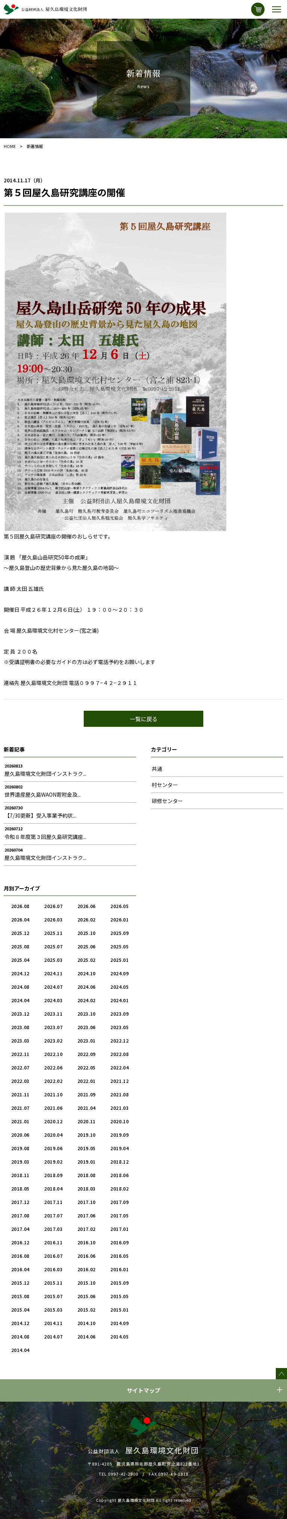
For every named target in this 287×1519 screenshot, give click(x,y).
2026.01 (119, 919)
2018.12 (119, 1161)
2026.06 (86, 906)
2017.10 (86, 1202)
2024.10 (86, 973)
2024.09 (119, 973)
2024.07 (53, 987)
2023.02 (53, 1040)
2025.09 (119, 933)
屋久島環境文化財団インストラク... (45, 773)
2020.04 (53, 1134)
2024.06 (86, 987)
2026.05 (119, 906)
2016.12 (20, 1242)
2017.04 (20, 1229)
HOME (10, 146)
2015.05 (119, 1296)
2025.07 (53, 946)
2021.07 (20, 1108)
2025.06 (86, 946)
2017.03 (53, 1229)
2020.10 (119, 1121)
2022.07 (20, 1067)
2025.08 (20, 946)
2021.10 (53, 1094)
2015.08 (20, 1296)
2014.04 (20, 1350)
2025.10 (86, 933)
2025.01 (119, 960)
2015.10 (86, 1282)
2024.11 (53, 973)
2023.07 (53, 1027)
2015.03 (53, 1309)
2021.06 (53, 1108)
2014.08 (20, 1336)
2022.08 (119, 1054)
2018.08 (86, 1175)
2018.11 (20, 1175)
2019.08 (20, 1148)
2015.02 (86, 1309)
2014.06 (86, 1336)
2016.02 (86, 1269)
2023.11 (53, 1013)
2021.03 (119, 1108)
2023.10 (86, 1013)
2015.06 (86, 1296)
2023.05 (119, 1027)
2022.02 (53, 1081)
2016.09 (119, 1242)
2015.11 (53, 1282)
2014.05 (119, 1336)
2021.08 (119, 1094)
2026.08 (20, 906)
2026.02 (86, 919)
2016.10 (86, 1242)
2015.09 (119, 1282)
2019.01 (86, 1161)
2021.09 (86, 1094)
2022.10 (53, 1054)
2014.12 (20, 1323)
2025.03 (53, 960)
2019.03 (20, 1161)
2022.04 (119, 1067)
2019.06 (53, 1148)
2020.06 (20, 1134)
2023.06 (86, 1027)
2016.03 (53, 1269)
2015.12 (20, 1282)
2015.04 (20, 1309)
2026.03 (53, 919)
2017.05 (119, 1215)
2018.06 (119, 1175)
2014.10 (86, 1323)
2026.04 (20, 919)
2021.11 (20, 1094)
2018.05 (20, 1188)
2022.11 (20, 1054)
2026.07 (53, 906)
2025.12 (20, 933)
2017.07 (53, 1215)
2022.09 (86, 1054)
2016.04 (20, 1269)
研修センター (167, 801)
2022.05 (86, 1067)
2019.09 (119, 1134)
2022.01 (86, 1081)
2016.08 (20, 1256)
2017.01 (119, 1229)
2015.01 (119, 1309)
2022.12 (119, 1040)
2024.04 (20, 1000)
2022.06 (53, 1067)
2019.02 (53, 1161)
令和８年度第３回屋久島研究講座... (45, 836)
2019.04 (119, 1148)
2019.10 (86, 1134)
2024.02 (86, 1000)
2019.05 (86, 1148)
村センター (165, 784)
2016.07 (53, 1256)
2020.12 (53, 1121)
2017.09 (119, 1202)
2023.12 (20, 1013)
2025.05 (119, 946)
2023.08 (20, 1027)
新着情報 (35, 146)
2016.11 (53, 1242)
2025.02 (86, 960)
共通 (157, 768)
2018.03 (86, 1188)
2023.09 (119, 1013)
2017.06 (86, 1215)
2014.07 (53, 1336)
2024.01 (119, 1000)
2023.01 (86, 1040)
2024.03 (53, 1000)
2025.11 (53, 933)
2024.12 (20, 973)
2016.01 (119, 1269)
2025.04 (20, 960)
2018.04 (53, 1188)
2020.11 (86, 1121)
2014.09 (119, 1323)
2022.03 (20, 1081)
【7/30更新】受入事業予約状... (40, 815)
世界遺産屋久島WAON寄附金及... (42, 794)
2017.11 (53, 1202)
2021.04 (86, 1108)
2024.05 (119, 987)
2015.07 (53, 1296)
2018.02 (119, 1188)
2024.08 (20, 987)
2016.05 (119, 1256)
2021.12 (119, 1081)
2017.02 (86, 1229)
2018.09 (53, 1175)
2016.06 (86, 1256)
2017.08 (20, 1215)
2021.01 (20, 1121)
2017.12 (20, 1202)
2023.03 (20, 1040)
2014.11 (53, 1323)
